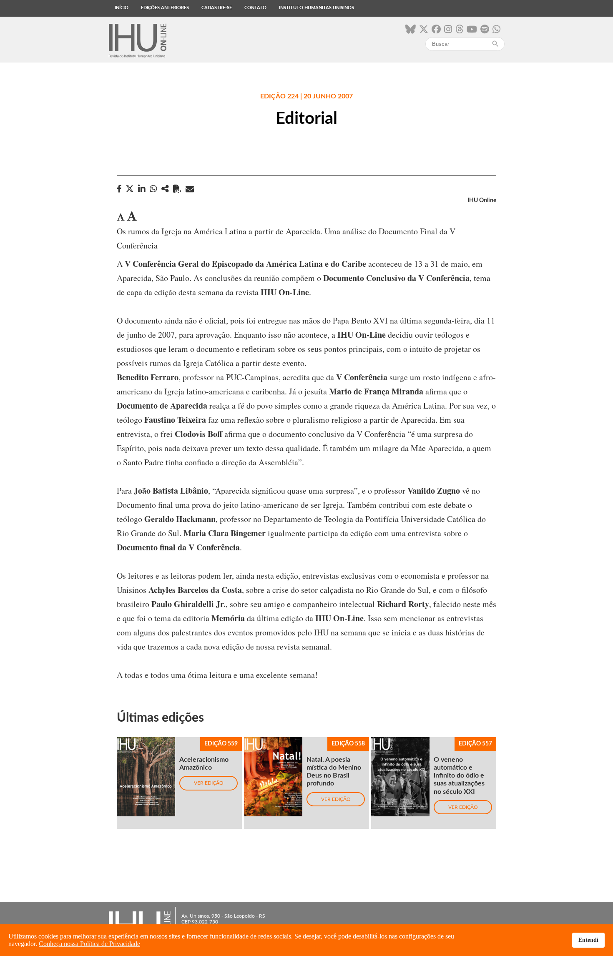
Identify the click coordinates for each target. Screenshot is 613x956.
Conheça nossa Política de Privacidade (89, 943)
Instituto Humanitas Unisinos (316, 7)
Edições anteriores (165, 7)
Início (121, 7)
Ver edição (209, 782)
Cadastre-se (216, 7)
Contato (255, 7)
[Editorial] (165, 188)
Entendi (588, 939)
